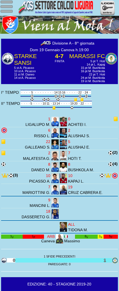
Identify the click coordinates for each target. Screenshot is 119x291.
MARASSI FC (87, 56)
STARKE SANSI (25, 59)
